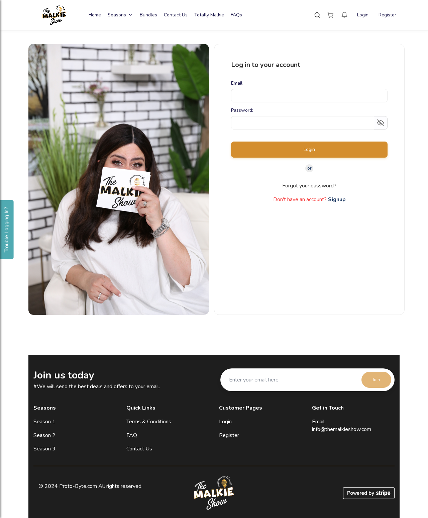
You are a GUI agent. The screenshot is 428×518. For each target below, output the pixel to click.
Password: (242, 110)
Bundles (148, 15)
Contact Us (176, 15)
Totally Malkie (209, 15)
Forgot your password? (309, 185)
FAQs (236, 15)
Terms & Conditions (148, 421)
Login (362, 15)
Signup (337, 199)
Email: (237, 83)
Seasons (117, 15)
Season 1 (44, 421)
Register (387, 15)
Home (95, 15)
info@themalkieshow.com (341, 429)
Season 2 (44, 435)
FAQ (131, 435)
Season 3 (44, 448)
